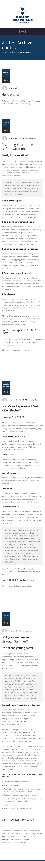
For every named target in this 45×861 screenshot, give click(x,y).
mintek (9, 47)
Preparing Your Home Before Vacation (17, 146)
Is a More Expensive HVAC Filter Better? (20, 408)
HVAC (24, 400)
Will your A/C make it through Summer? (17, 639)
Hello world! (10, 94)
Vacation (33, 138)
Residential (27, 631)
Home (4, 52)
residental (33, 400)
